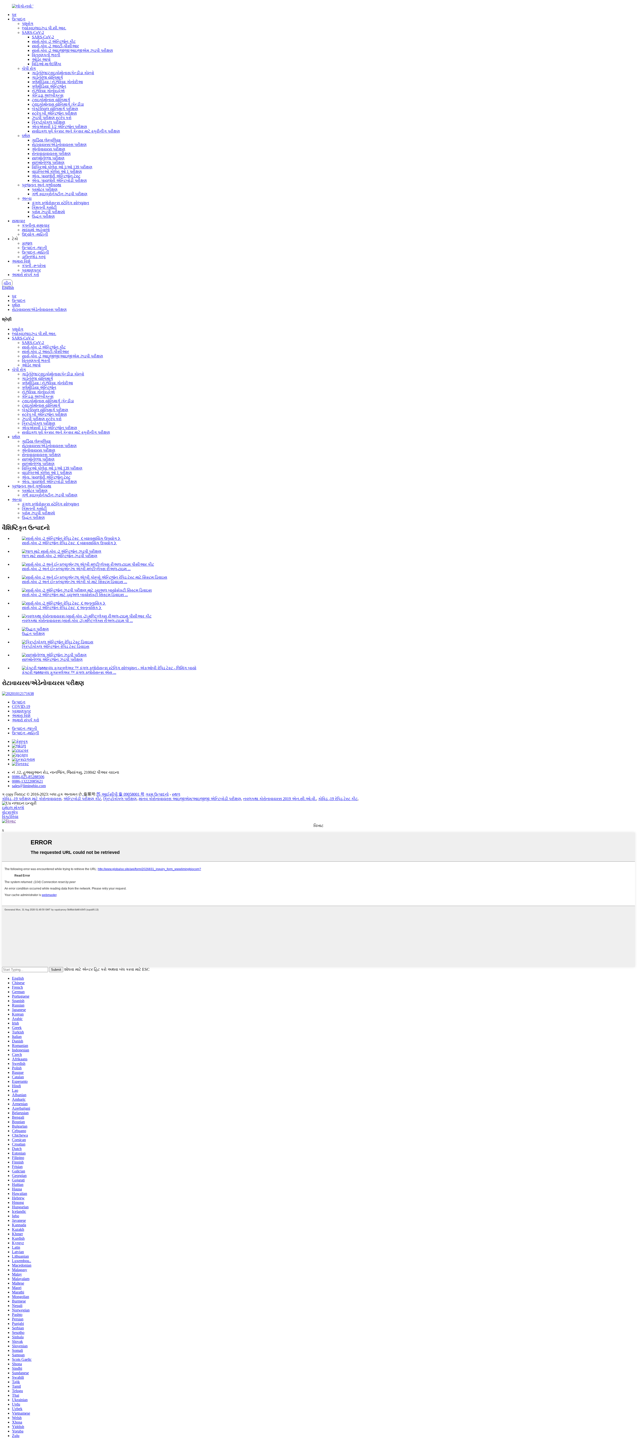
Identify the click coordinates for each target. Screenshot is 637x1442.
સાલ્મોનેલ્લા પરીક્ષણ (48, 158)
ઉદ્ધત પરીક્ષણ (43, 216)
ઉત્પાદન (18, 19)
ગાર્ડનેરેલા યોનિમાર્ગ (47, 77)
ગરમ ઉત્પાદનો (157, 794)
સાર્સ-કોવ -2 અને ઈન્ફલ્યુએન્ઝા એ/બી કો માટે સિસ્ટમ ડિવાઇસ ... (74, 582)
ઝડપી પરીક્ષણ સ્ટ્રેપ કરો (51, 118)
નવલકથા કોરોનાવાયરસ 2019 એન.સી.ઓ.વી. (279, 799)
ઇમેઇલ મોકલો (13, 808)
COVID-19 (21, 706)
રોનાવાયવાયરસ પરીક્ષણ (51, 153)
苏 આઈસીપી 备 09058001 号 (121, 794)
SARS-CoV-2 (33, 32)
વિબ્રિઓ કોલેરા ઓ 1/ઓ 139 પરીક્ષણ (62, 167)
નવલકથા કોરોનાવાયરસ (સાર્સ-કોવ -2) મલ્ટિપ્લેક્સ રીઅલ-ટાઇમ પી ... (77, 620)
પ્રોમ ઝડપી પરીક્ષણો (48, 212)
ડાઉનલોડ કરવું (34, 257)
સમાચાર (18, 221)
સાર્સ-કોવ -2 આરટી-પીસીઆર (55, 46)
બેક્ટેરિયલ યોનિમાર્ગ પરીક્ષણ (55, 109)
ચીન (7, 283)
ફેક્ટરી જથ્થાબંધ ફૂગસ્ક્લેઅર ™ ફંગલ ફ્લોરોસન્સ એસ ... (69, 672)
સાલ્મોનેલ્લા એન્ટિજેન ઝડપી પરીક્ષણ (52, 659)
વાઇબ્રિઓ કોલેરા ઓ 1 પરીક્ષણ (57, 171)
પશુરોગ (27, 23)
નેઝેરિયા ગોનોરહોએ (48, 91)
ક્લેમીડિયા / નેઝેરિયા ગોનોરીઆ (57, 82)
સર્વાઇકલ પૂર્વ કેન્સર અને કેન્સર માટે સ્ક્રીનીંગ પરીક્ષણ (76, 131)
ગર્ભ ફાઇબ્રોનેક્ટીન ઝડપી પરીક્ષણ (59, 194)
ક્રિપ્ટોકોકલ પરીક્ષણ (48, 122)
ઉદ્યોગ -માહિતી (35, 234)
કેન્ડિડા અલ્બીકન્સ (47, 95)
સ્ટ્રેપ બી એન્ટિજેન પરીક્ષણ (54, 113)
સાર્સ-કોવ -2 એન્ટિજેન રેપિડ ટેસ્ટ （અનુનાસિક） (62, 608)
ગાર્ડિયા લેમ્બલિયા (46, 140)
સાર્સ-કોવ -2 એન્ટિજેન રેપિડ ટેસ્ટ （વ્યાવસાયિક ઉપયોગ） (69, 543)
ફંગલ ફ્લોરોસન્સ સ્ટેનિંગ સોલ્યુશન (60, 203)
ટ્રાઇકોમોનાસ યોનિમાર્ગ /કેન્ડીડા (58, 104)
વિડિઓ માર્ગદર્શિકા (46, 64)
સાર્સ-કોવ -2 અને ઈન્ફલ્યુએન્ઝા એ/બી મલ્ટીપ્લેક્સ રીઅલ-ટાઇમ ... (76, 569)
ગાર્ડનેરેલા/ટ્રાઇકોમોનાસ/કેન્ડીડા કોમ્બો (63, 73)
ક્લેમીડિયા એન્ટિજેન (49, 86)
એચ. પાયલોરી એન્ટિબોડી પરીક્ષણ (59, 180)
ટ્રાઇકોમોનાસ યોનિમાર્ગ (51, 100)
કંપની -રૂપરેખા (34, 266)
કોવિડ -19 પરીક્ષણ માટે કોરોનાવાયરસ (31, 799)
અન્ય (27, 198)
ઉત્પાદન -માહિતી (35, 252)
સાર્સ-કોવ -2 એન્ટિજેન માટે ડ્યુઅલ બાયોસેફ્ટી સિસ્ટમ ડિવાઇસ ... (75, 595)
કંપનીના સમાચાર (36, 225)
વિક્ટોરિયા (10, 817)
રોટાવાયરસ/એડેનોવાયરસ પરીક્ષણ (59, 144)
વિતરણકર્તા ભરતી (46, 55)
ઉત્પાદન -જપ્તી (34, 248)
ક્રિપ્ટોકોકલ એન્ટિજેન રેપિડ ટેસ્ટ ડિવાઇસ (55, 646)
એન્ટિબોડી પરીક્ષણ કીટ (82, 799)
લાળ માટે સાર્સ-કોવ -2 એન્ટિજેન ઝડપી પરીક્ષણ (59, 556)
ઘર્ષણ (26, 136)
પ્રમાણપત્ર (31, 270)
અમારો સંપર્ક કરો (25, 275)
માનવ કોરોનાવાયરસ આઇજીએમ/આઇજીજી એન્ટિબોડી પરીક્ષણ (190, 799)
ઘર (14, 14)
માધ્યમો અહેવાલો (36, 230)
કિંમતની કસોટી (44, 207)
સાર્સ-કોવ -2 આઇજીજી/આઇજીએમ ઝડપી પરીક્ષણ (72, 50)
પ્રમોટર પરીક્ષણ (44, 189)
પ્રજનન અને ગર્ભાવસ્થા (41, 185)
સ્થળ (176, 794)
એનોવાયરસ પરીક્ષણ (48, 149)
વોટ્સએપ (10, 812)
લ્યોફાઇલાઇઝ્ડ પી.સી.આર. (44, 28)
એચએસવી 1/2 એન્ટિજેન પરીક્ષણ (59, 127)
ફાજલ (27, 243)
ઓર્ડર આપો (41, 59)
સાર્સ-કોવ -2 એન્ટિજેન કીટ (54, 41)
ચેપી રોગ (29, 68)
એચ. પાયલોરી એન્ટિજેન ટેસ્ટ (56, 176)
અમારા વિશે (21, 261)
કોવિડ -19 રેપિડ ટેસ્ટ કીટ (338, 799)
